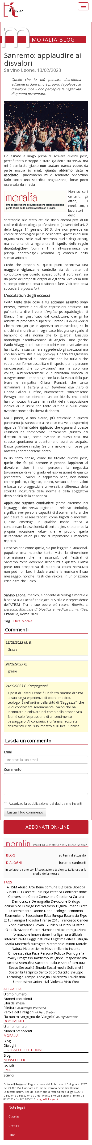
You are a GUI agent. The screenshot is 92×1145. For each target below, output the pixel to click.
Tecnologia (14, 977)
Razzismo (41, 958)
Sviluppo (77, 972)
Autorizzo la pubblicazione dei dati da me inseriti (45, 803)
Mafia (9, 944)
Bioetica (79, 887)
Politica (59, 953)
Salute (55, 962)
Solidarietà (75, 967)
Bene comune (46, 887)
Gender (82, 920)
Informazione (20, 934)
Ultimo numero (15, 994)
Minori (70, 944)
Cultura (78, 896)
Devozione (59, 901)
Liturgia (82, 939)
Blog (10, 855)
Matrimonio (55, 944)
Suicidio (64, 972)
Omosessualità (19, 953)
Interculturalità (15, 939)
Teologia (43, 977)
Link (11, 1135)
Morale (26, 621)
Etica (17, 621)
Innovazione (40, 934)
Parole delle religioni (29, 1012)
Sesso (13, 967)
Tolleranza (59, 977)
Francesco (68, 920)
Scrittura (78, 962)
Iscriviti (9, 1065)
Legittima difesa (63, 939)
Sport (53, 972)
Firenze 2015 (49, 920)
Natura (17, 948)
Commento (12, 769)
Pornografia (75, 953)
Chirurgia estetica (49, 892)
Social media (56, 967)
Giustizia (78, 925)
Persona (47, 953)
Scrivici (9, 1075)
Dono (48, 910)
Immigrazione (76, 929)
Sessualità (26, 967)
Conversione (17, 896)
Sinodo (40, 967)
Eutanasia (71, 915)
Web (75, 981)
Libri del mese (14, 1003)
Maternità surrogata (30, 944)
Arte (32, 887)
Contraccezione (75, 892)
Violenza (56, 981)
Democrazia (21, 901)
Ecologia (60, 910)
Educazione (34, 915)
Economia (75, 910)
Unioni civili (41, 981)
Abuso (23, 887)
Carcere (29, 892)
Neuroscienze (33, 948)
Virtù (67, 981)
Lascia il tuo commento (25, 812)
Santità (66, 962)
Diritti (83, 906)
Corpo (33, 896)
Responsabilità (76, 958)
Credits (13, 1125)
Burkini (10, 892)
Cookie (13, 1116)
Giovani (39, 925)
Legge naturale (38, 939)
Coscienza (64, 896)
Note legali (16, 1107)
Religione (57, 958)
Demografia (40, 901)
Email (8, 752)
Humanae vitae (53, 929)
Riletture (25, 1007)
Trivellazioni (77, 977)
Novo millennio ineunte (62, 948)
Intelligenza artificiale (67, 934)
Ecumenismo (15, 915)
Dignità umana (67, 906)
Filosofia (32, 920)
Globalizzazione (17, 929)
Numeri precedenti (18, 998)
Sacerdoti (42, 962)
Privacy (10, 958)
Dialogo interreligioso (38, 906)
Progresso (25, 958)
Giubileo (52, 925)
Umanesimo (22, 981)
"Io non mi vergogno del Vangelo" (40, 1016)
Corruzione (47, 896)
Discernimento (20, 910)
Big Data (65, 887)
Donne (38, 910)
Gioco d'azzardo (20, 925)
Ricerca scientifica (20, 962)
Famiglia (18, 920)
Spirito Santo (38, 972)
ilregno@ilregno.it (47, 1099)
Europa (57, 915)
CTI (19, 892)
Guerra (35, 929)
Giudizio (65, 925)
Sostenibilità (18, 972)
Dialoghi (14, 862)
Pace (35, 953)
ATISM (12, 887)
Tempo (29, 977)
